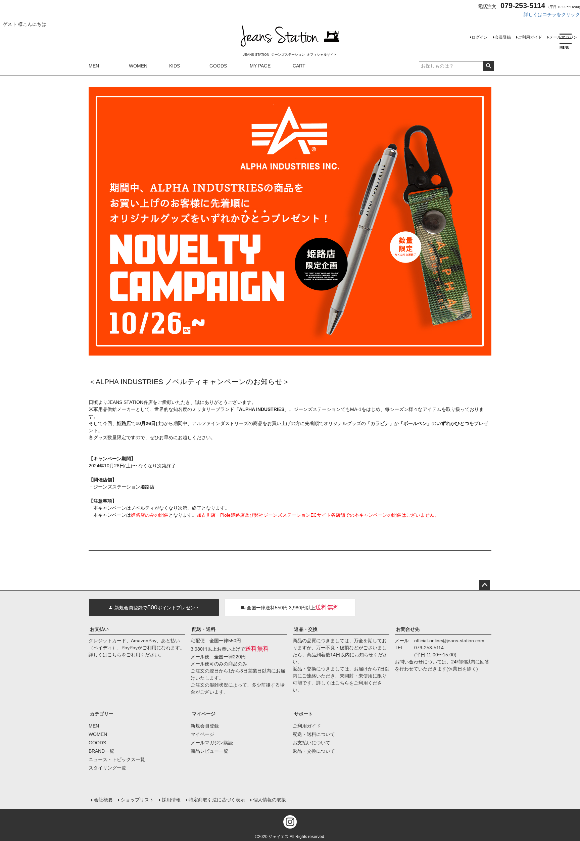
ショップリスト (137, 799)
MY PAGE (260, 65)
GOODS (218, 65)
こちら (114, 654)
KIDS (174, 65)
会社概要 (103, 799)
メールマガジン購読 (212, 742)
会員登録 (503, 37)
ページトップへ (484, 585)
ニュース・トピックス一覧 (117, 759)
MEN (94, 65)
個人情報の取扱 (269, 799)
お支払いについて (311, 742)
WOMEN (138, 65)
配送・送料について (314, 734)
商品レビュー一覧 (209, 751)
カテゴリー (101, 713)
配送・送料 (203, 629)
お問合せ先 (408, 629)
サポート (303, 713)
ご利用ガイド (530, 37)
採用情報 (171, 799)
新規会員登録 (205, 726)
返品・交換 (306, 629)
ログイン (480, 37)
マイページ (203, 713)
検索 (488, 66)
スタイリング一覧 (107, 767)
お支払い (99, 629)
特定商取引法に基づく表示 (217, 799)
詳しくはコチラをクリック (552, 14)
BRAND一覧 (101, 751)
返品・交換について (314, 751)
